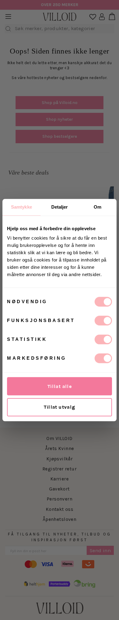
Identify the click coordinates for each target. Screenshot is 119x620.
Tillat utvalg (59, 407)
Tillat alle (59, 386)
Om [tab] (97, 207)
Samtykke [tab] (21, 207)
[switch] (103, 320)
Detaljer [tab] (59, 207)
